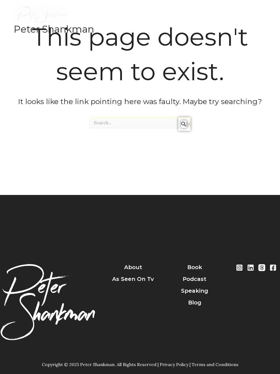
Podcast (196, 19)
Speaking (223, 19)
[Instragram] (239, 268)
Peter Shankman (54, 29)
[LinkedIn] (251, 268)
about (133, 267)
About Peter (145, 19)
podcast (194, 279)
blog (194, 302)
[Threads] (262, 268)
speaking (194, 290)
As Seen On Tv (133, 279)
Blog (246, 19)
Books (173, 19)
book (194, 267)
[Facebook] (273, 268)
